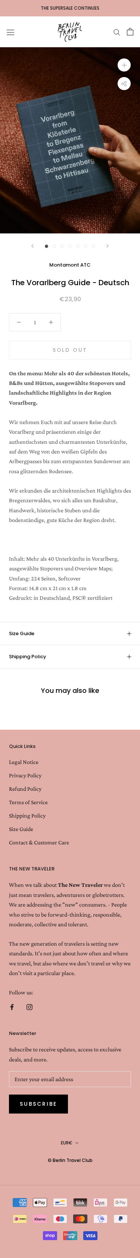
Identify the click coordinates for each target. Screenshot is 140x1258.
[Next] (107, 246)
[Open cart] (130, 31)
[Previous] (32, 246)
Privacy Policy (25, 775)
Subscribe (38, 1104)
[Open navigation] (10, 32)
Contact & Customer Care (39, 842)
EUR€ (66, 1143)
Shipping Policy (27, 656)
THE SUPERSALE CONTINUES (70, 8)
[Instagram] (29, 1007)
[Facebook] (12, 1007)
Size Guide (21, 633)
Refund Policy (25, 789)
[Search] (116, 31)
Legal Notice (23, 762)
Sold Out (70, 350)
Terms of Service (28, 802)
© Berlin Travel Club (70, 1160)
